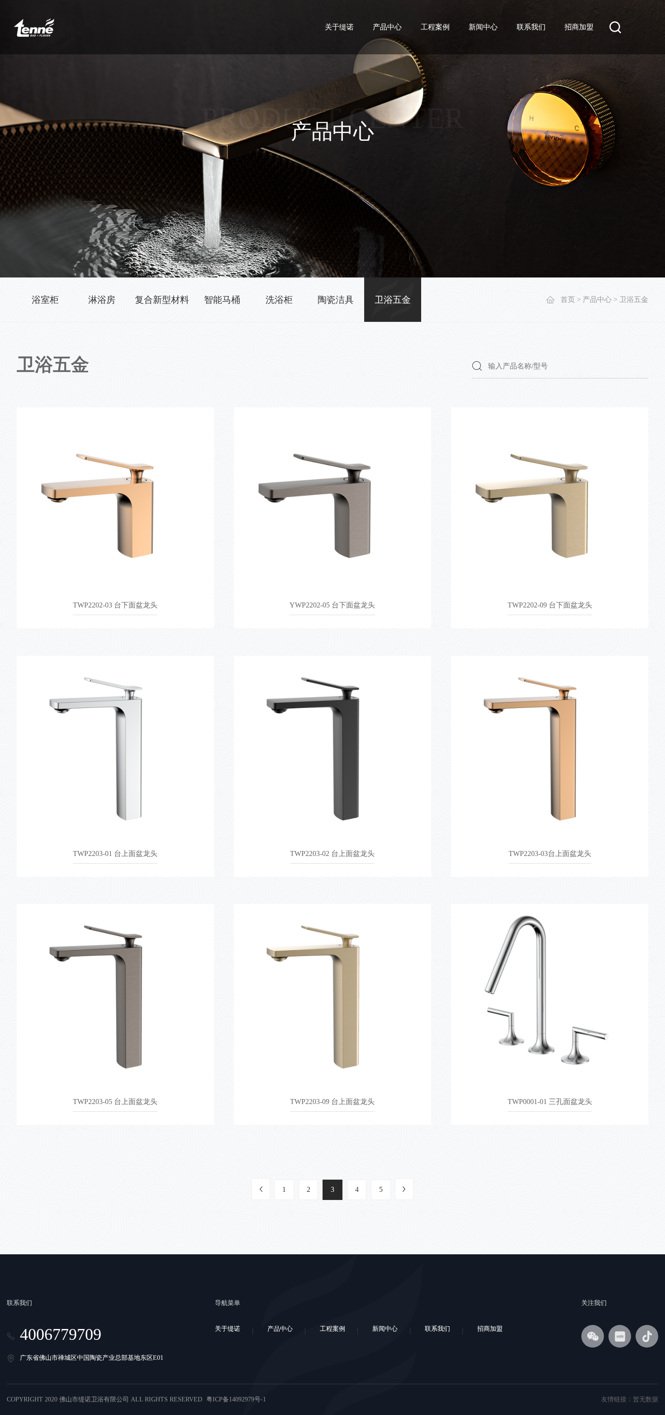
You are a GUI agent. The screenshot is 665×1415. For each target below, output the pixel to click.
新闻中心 (483, 27)
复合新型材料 (162, 300)
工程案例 (435, 27)
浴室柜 (45, 300)
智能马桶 (222, 300)
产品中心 (387, 27)
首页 (567, 299)
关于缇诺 (339, 27)
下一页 (404, 1189)
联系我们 (531, 27)
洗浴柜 (279, 300)
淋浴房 (101, 300)
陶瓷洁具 (336, 300)
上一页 (261, 1189)
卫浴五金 (393, 300)
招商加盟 (579, 27)
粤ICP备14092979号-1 (236, 1399)
